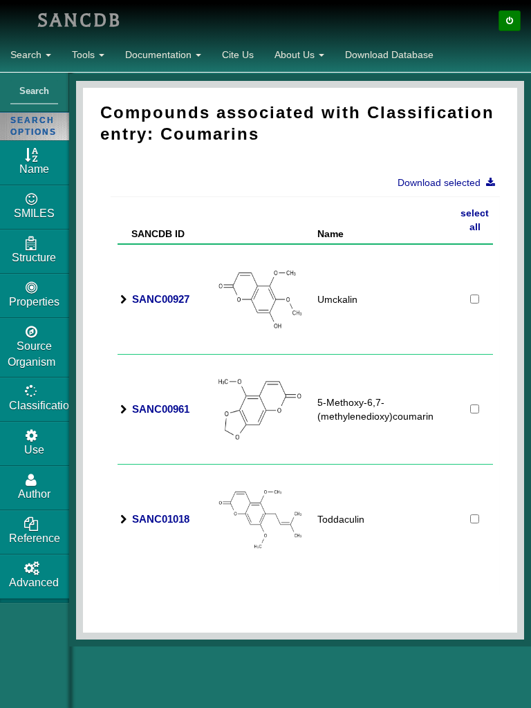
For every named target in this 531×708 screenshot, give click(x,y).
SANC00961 (160, 409)
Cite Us (238, 54)
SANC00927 (160, 299)
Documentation (159, 54)
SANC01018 (160, 519)
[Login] (510, 20)
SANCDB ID (152, 233)
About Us (295, 54)
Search (27, 54)
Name (330, 233)
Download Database (389, 54)
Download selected (442, 182)
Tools (84, 54)
